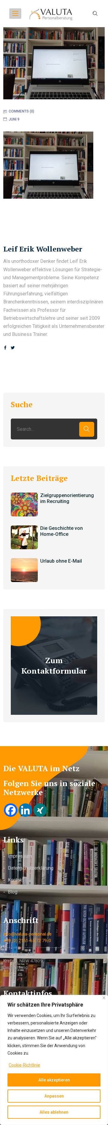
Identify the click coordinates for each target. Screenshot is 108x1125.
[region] (54, 1060)
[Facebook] (10, 810)
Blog (12, 892)
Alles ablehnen (54, 1112)
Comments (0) (21, 111)
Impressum (20, 856)
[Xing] (40, 810)
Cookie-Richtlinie (24, 1065)
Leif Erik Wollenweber (42, 249)
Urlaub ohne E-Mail (61, 561)
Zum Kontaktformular (54, 665)
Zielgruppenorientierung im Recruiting (67, 498)
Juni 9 (14, 119)
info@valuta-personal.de (27, 934)
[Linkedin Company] (25, 810)
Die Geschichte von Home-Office (61, 531)
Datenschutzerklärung (30, 868)
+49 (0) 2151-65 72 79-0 (27, 940)
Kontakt (16, 880)
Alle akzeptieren (54, 1080)
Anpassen (54, 1096)
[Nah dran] (104, 997)
